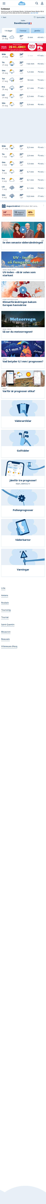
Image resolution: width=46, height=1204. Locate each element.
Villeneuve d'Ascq (9, 646)
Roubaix (5, 602)
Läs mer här (34, 13)
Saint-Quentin (7, 624)
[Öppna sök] (36, 3)
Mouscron (5, 631)
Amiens (4, 595)
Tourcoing (6, 610)
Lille (3, 588)
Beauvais (5, 639)
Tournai (5, 617)
